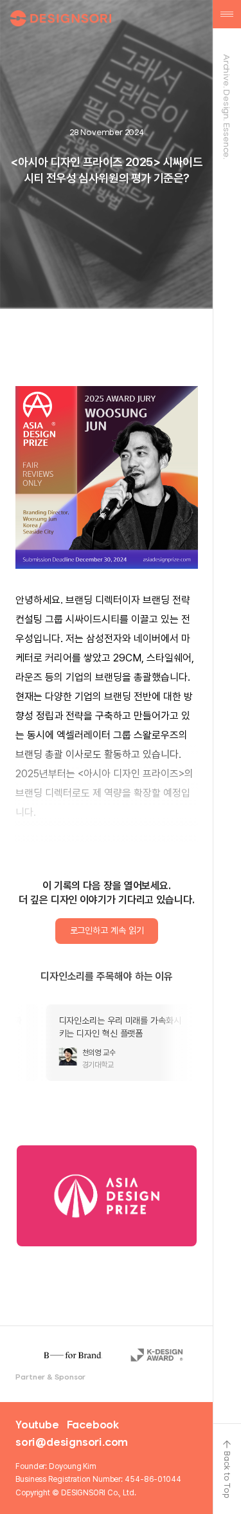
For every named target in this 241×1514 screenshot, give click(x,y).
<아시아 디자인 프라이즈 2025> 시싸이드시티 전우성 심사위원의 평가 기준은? (106, 170)
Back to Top (227, 1475)
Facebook (93, 1424)
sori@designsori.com (71, 1442)
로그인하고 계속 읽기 (107, 930)
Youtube (37, 1424)
